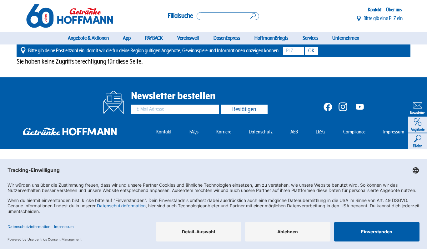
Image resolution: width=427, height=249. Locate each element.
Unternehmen (345, 38)
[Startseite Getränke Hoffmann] (70, 16)
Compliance (354, 132)
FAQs (193, 132)
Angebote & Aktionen (88, 38)
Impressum (393, 132)
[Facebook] (328, 106)
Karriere (223, 132)
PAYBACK (154, 38)
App (127, 38)
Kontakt (374, 10)
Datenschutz (261, 132)
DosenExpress (227, 38)
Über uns (394, 10)
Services (310, 38)
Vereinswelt (188, 38)
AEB (294, 132)
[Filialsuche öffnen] (228, 16)
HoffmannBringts (271, 38)
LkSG (320, 132)
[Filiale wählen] (359, 18)
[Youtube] (360, 106)
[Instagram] (343, 106)
